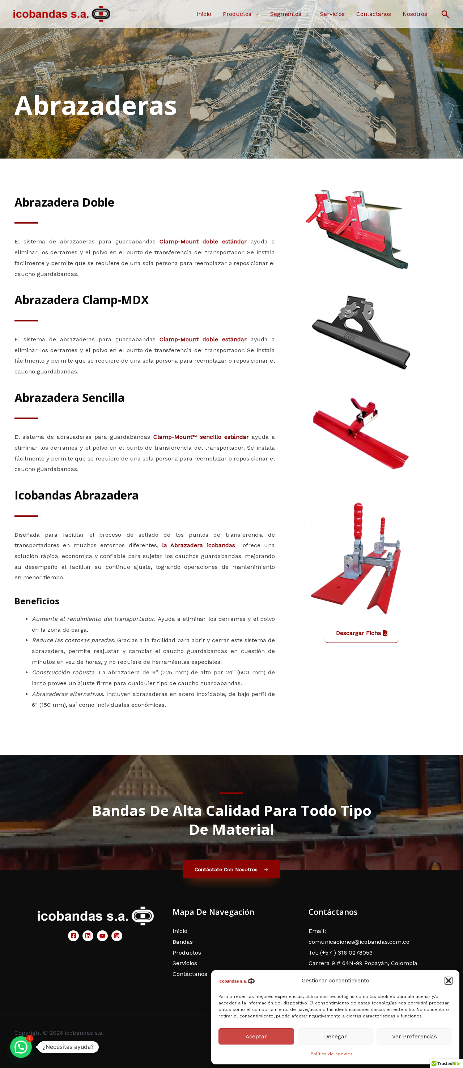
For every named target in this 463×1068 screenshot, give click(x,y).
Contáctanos (373, 13)
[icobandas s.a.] (236, 980)
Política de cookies (332, 1053)
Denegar (335, 1036)
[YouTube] (102, 935)
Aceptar (256, 1036)
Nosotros (415, 13)
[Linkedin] (87, 935)
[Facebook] (73, 935)
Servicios (332, 13)
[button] (448, 980)
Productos (237, 13)
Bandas (183, 941)
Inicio (203, 13)
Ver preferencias (414, 1036)
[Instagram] (116, 935)
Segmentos (285, 13)
